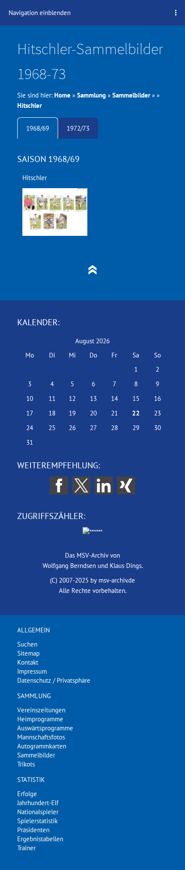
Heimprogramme (40, 719)
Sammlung (91, 95)
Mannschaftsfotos (41, 737)
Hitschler (29, 105)
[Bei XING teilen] (126, 485)
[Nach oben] (92, 270)
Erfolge (27, 794)
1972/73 (78, 128)
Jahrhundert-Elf (38, 803)
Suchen (27, 644)
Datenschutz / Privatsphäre (53, 680)
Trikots (26, 764)
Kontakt (27, 662)
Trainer (26, 848)
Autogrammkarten (41, 746)
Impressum (32, 671)
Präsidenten (33, 830)
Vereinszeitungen (41, 710)
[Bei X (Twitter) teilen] (81, 485)
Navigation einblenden (40, 13)
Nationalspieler (38, 812)
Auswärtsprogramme (45, 728)
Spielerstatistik (37, 821)
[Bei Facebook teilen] (59, 485)
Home (62, 95)
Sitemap (28, 653)
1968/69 (37, 128)
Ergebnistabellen (40, 839)
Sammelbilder (131, 95)
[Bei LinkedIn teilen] (104, 485)
